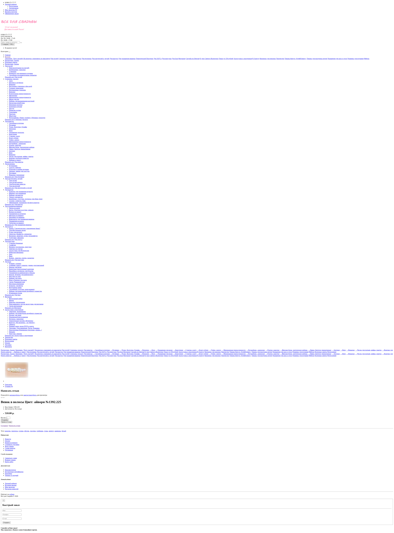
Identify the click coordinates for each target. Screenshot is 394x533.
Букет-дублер (13, 138)
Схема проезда (10, 448)
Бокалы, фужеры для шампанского (21, 274)
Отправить (6, 522)
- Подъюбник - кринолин (255, 350)
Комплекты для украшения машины (21, 219)
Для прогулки (167, 58)
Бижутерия (13, 134)
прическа (14, 431)
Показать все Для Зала (13, 295)
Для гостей (54, 58)
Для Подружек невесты (17, 184)
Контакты (8, 346)
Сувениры (12, 71)
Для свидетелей (14, 186)
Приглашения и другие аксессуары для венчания (26, 304)
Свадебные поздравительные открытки (23, 75)
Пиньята (12, 332)
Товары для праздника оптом (317, 58)
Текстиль (12, 114)
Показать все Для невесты (14, 162)
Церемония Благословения (18, 317)
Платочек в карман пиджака (19, 169)
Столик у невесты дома (17, 201)
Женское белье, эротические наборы (21, 147)
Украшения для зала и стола (337, 58)
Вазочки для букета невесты (19, 158)
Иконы (11, 300)
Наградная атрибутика (17, 103)
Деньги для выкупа (16, 197)
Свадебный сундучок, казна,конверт (22, 289)
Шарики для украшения (17, 193)
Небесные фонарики (16, 252)
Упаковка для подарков (355, 58)
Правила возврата (11, 443)
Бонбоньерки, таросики (17, 70)
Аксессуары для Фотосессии (19, 250)
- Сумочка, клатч (189, 350)
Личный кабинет (11, 483)
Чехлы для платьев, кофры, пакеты (21, 156)
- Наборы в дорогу (19, 352)
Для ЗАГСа (157, 58)
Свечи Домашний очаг (17, 282)
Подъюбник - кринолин (17, 143)
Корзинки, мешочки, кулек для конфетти (23, 236)
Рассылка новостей (11, 489)
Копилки (12, 92)
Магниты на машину (16, 215)
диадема (33, 431)
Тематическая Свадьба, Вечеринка (21, 321)
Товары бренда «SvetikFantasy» (295, 58)
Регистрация (13, 6)
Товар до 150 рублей (226, 58)
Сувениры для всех (65, 58)
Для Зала (175, 58)
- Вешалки (350, 350)
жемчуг (51, 431)
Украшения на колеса (16, 221)
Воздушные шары (15, 287)
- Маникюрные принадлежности (233, 350)
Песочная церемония (16, 284)
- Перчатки (144, 350)
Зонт (10, 254)
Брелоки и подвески (16, 82)
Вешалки (12, 84)
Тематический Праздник (144, 58)
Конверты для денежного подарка (21, 73)
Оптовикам (9, 450)
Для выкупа (114, 58)
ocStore (11, 494)
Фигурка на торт (15, 276)
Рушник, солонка (15, 263)
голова (21, 431)
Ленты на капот (14, 208)
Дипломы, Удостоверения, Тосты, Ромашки (24, 328)
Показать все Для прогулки (14, 260)
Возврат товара (10, 460)
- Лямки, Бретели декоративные (319, 350)
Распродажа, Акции (12, 60)
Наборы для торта (15, 278)
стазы (46, 431)
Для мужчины (86, 58)
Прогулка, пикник (15, 334)
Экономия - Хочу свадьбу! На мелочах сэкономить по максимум (27, 58)
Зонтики (12, 151)
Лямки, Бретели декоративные (19, 149)
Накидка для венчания (17, 302)
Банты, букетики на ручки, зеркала (21, 210)
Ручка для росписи (15, 232)
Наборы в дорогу (15, 160)
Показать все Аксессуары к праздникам (19, 335)
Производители (10, 470)
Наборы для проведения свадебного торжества (25, 291)
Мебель (366, 58)
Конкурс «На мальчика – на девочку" (22, 322)
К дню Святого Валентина (209, 58)
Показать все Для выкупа (14, 204)
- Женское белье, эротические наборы (294, 350)
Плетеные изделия (15, 106)
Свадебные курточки (16, 123)
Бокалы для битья (15, 267)
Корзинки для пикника (268, 58)
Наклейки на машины (16, 217)
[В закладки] (1, 397)
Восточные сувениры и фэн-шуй (20, 86)
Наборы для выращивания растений (21, 101)
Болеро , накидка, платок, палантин (21, 258)
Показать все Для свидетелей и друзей (18, 188)
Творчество (280, 58)
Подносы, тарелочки (16, 319)
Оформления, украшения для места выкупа (24, 202)
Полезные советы (11, 62)
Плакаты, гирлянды (16, 286)
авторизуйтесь (15, 395)
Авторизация (13, 8)
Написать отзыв (14, 426)
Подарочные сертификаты (14, 472)
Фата (11, 130)
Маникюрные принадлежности (20, 97)
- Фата (152, 350)
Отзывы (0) (9, 386)
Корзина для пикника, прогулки (20, 247)
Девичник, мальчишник (17, 311)
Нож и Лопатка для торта (18, 280)
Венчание (182, 58)
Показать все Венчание (13, 308)
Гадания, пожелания (16, 88)
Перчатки (12, 129)
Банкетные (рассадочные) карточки (21, 269)
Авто (11, 81)
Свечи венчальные (15, 306)
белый (64, 431)
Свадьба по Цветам (192, 58)
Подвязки (12, 125)
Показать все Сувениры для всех (16, 119)
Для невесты (76, 58)
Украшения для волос (16, 132)
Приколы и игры (15, 110)
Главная (7, 55)
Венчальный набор (15, 298)
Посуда (11, 108)
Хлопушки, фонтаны (16, 238)
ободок (26, 431)
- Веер (343, 350)
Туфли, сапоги (14, 140)
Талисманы (13, 112)
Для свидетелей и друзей (100, 58)
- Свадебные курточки (101, 350)
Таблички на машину (16, 223)
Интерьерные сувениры (17, 90)
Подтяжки (12, 173)
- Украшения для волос (164, 350)
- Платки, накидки (272, 350)
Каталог (8, 57)
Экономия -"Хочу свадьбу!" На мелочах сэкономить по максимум (38, 350)
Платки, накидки (15, 145)
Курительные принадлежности (20, 94)
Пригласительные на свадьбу (19, 68)
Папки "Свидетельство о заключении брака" (24, 228)
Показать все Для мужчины (14, 177)
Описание (8, 384)
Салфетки (12, 245)
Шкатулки (12, 116)
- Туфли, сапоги (215, 350)
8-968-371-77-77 (6, 35)
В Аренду (255, 58)
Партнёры (8, 473)
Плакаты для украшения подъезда (21, 191)
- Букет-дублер (202, 350)
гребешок (40, 431)
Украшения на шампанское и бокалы (22, 273)
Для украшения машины (127, 58)
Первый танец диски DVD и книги (21, 326)
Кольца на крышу (15, 212)
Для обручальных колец (17, 230)
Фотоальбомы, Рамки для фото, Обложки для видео (27, 118)
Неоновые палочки (15, 105)
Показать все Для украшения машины (18, 225)
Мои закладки (10, 487)
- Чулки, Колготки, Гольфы (130, 350)
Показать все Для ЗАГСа (13, 239)
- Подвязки (114, 350)
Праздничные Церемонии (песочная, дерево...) (25, 330)
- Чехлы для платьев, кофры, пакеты (368, 350)
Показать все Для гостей (13, 77)
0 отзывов (4, 426)
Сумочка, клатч (14, 136)
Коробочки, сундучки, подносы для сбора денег (26, 199)
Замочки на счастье (16, 249)
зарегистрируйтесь (30, 395)
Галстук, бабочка (15, 167)
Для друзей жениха (15, 182)
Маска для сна (14, 99)
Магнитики (13, 95)
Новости (8, 439)
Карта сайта (9, 462)
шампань (58, 431)
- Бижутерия (178, 350)
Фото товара (9, 446)
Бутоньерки (13, 166)
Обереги (12, 324)
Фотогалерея (9, 341)
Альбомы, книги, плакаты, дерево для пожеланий (26, 265)
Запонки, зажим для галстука (19, 171)
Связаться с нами (11, 458)
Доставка (8, 345)
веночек (8, 431)
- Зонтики (336, 350)
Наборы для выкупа (16, 195)
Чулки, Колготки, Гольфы (18, 127)
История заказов (10, 485)
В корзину (5, 420)
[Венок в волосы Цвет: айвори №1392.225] (16, 381)
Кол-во (3, 418)
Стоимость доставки (12, 444)
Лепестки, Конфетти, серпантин (20, 234)
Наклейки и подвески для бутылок (21, 271)
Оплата (7, 343)
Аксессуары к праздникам (243, 58)
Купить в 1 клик (6, 422)
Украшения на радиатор (17, 214)
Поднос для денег (15, 315)
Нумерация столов (15, 293)
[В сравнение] (4, 397)
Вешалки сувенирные (16, 175)
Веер (10, 153)
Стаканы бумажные (16, 243)
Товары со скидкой (11, 475)
